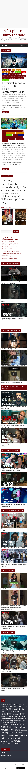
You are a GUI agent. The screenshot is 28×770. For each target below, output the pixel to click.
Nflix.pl (23, 72)
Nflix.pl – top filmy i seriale (14, 32)
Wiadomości (5, 80)
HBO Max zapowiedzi (10, 720)
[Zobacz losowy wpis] (25, 45)
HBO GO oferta (16, 98)
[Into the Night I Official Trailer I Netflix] (14, 539)
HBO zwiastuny (13, 724)
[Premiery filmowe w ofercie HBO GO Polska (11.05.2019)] (14, 118)
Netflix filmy (13, 727)
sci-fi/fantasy (20, 78)
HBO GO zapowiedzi (12, 716)
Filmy (9, 70)
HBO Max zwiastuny (20, 720)
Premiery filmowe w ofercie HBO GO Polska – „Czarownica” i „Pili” (13, 87)
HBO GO (18, 70)
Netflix (4, 726)
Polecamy (11, 74)
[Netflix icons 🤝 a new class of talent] (14, 580)
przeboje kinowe (12, 78)
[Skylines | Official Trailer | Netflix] (14, 479)
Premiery (5, 78)
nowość (13, 102)
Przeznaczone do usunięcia (9, 250)
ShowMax (11, 744)
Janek (11, 94)
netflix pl (5, 732)
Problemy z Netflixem (7, 257)
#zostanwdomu (5, 96)
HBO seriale (19, 722)
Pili (16, 102)
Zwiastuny (5, 141)
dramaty (4, 70)
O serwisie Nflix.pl (6, 755)
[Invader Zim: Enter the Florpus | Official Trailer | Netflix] (14, 495)
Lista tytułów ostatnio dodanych (10, 246)
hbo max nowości (17, 718)
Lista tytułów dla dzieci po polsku (10, 244)
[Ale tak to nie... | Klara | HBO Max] (14, 373)
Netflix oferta (14, 730)
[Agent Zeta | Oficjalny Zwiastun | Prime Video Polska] (14, 398)
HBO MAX (10, 718)
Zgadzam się (20, 768)
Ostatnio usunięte (5, 207)
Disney (17, 704)
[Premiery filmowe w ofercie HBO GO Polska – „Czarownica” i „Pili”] (14, 54)
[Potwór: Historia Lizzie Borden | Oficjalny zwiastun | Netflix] (14, 310)
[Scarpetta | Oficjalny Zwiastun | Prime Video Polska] (14, 417)
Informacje (18, 72)
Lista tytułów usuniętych (8, 248)
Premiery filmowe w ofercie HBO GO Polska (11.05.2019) (13, 144)
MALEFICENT (8, 102)
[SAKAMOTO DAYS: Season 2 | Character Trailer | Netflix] (14, 618)
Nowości (5, 74)
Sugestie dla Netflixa (7, 238)
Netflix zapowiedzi (9, 738)
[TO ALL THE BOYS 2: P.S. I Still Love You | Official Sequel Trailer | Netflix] (14, 460)
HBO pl (18, 100)
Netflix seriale (21, 735)
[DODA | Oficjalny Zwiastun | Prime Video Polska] (14, 435)
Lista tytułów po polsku (8, 241)
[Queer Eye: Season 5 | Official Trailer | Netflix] (14, 520)
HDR (19, 724)
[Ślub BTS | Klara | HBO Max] (14, 340)
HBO (13, 70)
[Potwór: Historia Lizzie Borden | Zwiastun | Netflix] (14, 291)
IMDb (12, 72)
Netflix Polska (15, 732)
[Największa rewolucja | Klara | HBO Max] (14, 357)
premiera (19, 102)
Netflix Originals (24, 730)
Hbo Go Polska (5, 100)
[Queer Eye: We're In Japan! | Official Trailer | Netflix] (14, 556)
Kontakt (3, 752)
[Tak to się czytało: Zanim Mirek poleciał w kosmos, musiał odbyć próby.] (14, 273)
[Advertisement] (14, 14)
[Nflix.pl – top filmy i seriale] (2, 45)
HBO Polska (10, 722)
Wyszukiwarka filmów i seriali (10, 239)
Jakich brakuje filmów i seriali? (9, 258)
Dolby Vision (5, 707)
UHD (16, 743)
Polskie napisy (13, 76)
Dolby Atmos (21, 704)
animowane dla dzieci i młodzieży (10, 131)
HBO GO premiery (13, 100)
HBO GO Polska (6, 72)
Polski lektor (5, 76)
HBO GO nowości (8, 98)
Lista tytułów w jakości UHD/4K (10, 243)
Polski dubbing (18, 74)
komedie (15, 135)
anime (14, 704)
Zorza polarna (19, 159)
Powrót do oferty (21, 76)
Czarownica (11, 96)
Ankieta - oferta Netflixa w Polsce (10, 251)
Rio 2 (14, 159)
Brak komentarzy (19, 94)
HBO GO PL (22, 98)
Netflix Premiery (7, 735)
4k (11, 704)
